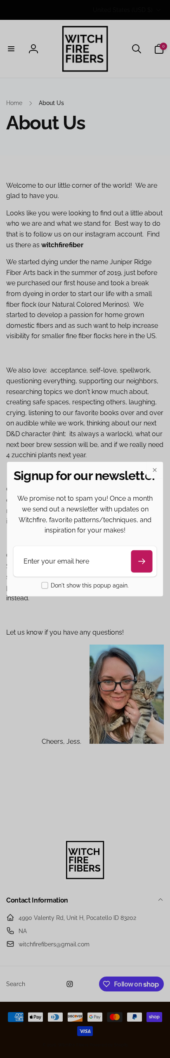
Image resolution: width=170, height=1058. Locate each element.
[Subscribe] (142, 561)
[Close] (154, 470)
